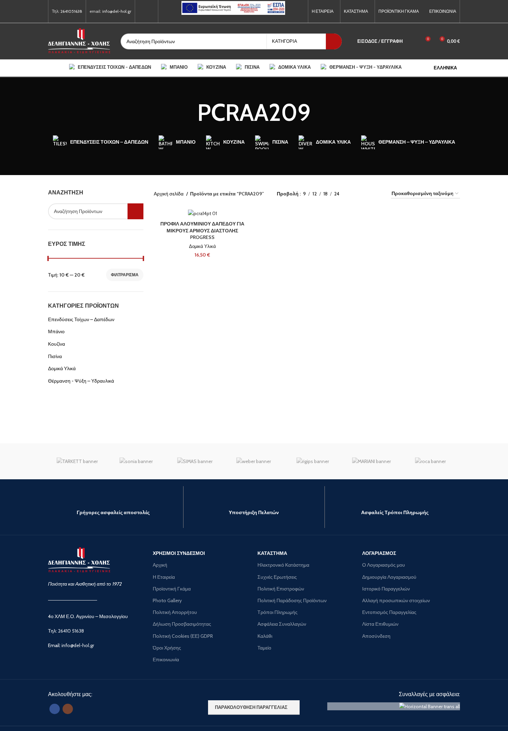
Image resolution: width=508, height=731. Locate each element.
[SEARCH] (334, 41)
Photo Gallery (167, 600)
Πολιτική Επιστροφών (280, 589)
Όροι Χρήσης (167, 648)
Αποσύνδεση (376, 636)
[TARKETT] (77, 461)
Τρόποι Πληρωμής (277, 612)
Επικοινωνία (166, 659)
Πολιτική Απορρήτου (175, 612)
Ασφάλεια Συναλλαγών (281, 624)
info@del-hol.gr (116, 11)
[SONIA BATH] (136, 461)
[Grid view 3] (366, 193)
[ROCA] (430, 461)
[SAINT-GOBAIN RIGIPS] (312, 461)
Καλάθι (264, 636)
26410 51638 (71, 631)
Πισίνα (55, 356)
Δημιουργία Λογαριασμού (389, 577)
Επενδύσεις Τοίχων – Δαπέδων (81, 319)
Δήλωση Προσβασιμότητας (182, 624)
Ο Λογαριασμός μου (383, 565)
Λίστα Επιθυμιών (380, 624)
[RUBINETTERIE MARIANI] (371, 461)
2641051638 (71, 11)
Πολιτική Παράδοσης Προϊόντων (292, 600)
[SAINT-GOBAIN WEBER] (253, 461)
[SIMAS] (195, 461)
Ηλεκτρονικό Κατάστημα (283, 565)
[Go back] (188, 112)
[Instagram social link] (150, 11)
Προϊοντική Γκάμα (172, 589)
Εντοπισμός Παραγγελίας (389, 612)
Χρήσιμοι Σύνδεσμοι (179, 553)
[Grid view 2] (355, 193)
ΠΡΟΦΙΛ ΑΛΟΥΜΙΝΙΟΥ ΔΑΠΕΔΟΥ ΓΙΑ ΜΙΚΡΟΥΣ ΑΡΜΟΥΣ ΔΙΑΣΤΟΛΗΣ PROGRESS (202, 230)
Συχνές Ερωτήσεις (277, 577)
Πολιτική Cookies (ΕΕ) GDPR (183, 636)
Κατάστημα (272, 553)
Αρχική (160, 565)
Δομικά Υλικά (62, 368)
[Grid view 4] (377, 193)
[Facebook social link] (143, 11)
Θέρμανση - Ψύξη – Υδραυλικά (81, 381)
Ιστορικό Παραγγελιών (386, 589)
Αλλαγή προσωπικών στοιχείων (396, 600)
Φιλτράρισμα (125, 274)
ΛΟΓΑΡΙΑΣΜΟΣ (379, 553)
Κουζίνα (56, 344)
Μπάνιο (56, 331)
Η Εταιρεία (164, 577)
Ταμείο (264, 648)
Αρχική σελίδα (169, 194)
